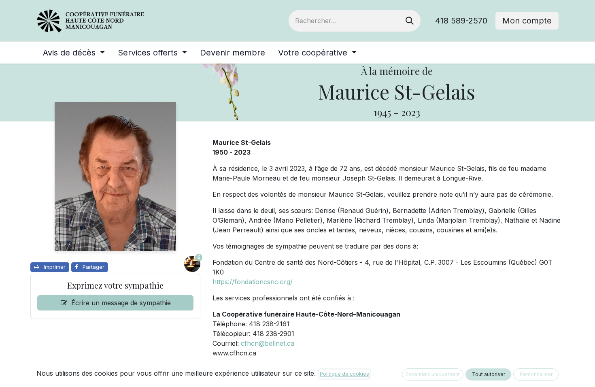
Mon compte (527, 21)
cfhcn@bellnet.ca (267, 343)
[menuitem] (73, 52)
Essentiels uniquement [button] (433, 374)
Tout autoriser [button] (488, 374)
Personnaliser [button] (536, 374)
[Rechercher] (410, 21)
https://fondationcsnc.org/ (252, 282)
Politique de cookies (344, 374)
